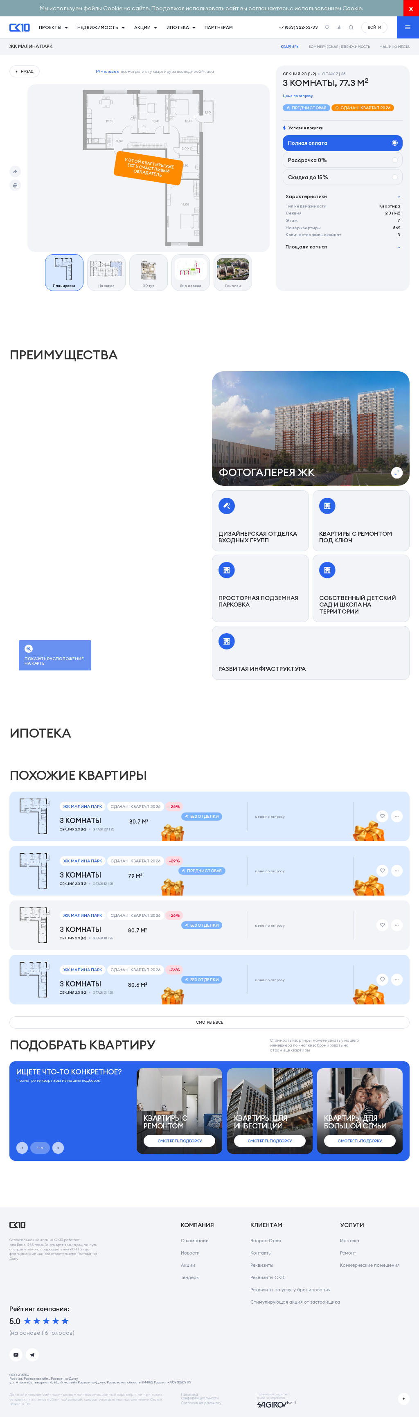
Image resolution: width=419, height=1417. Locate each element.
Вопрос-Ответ (266, 1240)
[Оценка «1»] (27, 1321)
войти (374, 27)
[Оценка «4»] (55, 1321)
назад (27, 71)
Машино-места (394, 46)
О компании (195, 1240)
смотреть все (209, 1022)
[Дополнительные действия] (397, 816)
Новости (190, 1253)
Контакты (261, 1253)
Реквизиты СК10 (268, 1277)
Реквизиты (261, 1265)
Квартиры (290, 46)
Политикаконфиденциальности (200, 1396)
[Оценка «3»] (46, 1321)
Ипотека (349, 1240)
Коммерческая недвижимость (339, 46)
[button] (311, 428)
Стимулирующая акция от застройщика (295, 1302)
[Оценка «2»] (37, 1321)
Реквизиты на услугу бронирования (290, 1290)
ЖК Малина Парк (30, 46)
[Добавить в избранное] (382, 816)
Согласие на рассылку (201, 1403)
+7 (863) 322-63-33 (298, 27)
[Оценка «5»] (65, 1321)
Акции (188, 1265)
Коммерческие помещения (370, 1265)
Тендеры (190, 1277)
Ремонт (348, 1253)
